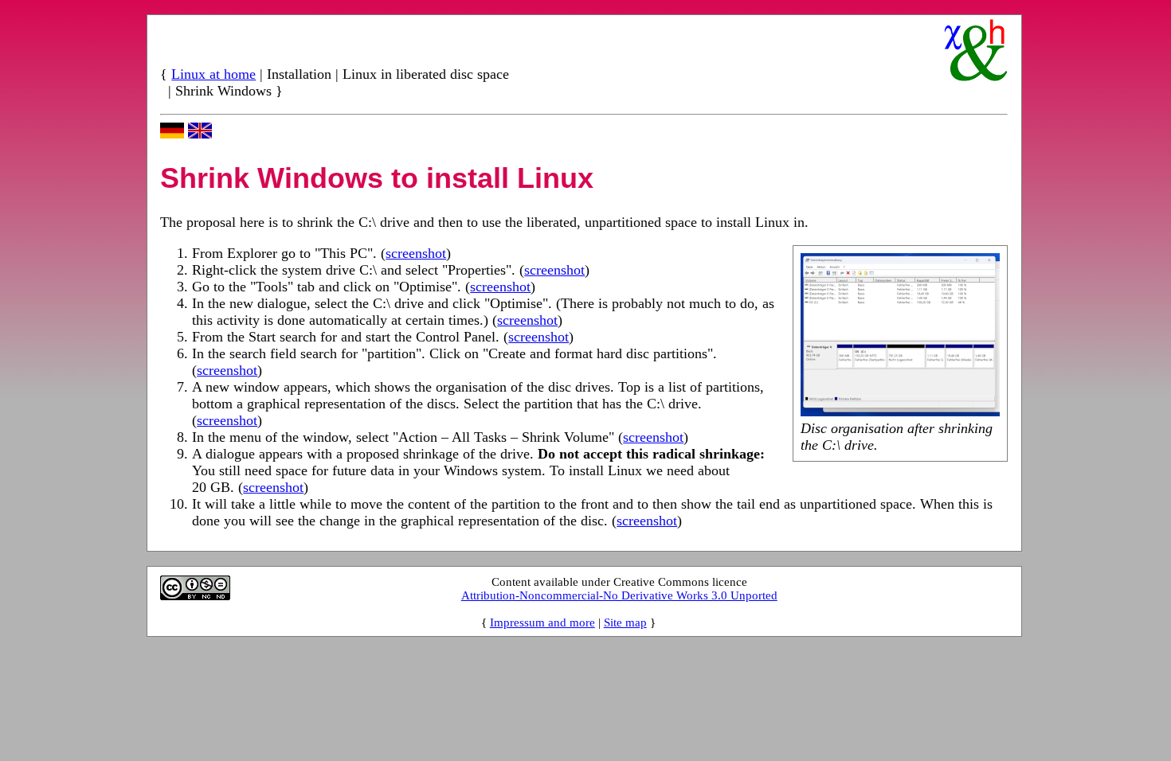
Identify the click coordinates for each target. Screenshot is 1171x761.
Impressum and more (542, 622)
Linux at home (213, 74)
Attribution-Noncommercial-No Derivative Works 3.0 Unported (619, 595)
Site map (625, 622)
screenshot (416, 253)
